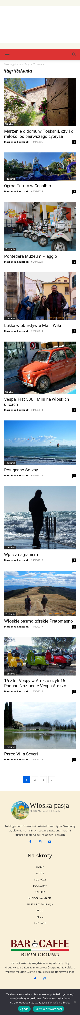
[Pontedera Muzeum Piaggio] (40, 226)
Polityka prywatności (48, 1008)
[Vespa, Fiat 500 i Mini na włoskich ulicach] (40, 368)
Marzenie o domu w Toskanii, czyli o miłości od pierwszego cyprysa (38, 134)
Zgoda (24, 1008)
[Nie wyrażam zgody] (75, 1002)
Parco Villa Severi (21, 754)
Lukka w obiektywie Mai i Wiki (32, 325)
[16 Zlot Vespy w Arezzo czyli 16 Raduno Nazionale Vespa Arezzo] (40, 656)
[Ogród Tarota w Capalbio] (40, 166)
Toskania (10, 178)
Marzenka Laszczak (16, 141)
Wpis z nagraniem (21, 554)
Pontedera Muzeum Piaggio (30, 256)
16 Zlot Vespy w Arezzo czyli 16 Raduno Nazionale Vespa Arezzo (35, 683)
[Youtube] (50, 842)
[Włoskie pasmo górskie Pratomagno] (40, 593)
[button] (74, 54)
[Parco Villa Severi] (40, 725)
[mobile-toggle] (7, 54)
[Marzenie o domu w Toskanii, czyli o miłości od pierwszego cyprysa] (40, 102)
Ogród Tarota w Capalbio (27, 185)
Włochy (9, 124)
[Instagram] (40, 842)
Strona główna (12, 64)
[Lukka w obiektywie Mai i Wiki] (40, 296)
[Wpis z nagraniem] (40, 517)
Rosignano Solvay (21, 469)
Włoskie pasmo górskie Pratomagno (38, 621)
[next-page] (51, 779)
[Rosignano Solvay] (40, 442)
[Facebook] (30, 842)
